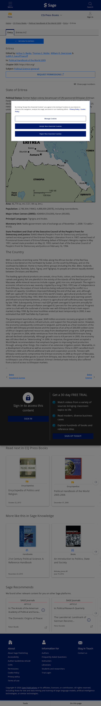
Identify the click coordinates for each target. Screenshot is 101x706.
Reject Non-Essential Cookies (50, 134)
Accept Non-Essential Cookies (50, 126)
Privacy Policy (75, 109)
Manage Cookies (50, 119)
